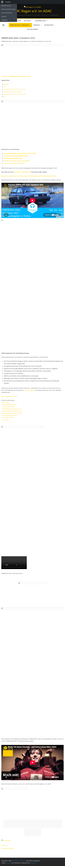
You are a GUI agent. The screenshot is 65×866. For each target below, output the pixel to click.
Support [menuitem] (4, 16)
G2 (24, 89)
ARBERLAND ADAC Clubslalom (19, 25)
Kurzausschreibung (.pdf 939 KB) (14, 163)
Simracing (36, 25)
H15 (24, 94)
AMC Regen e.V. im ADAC (32, 11)
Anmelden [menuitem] (8, 2)
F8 (12, 92)
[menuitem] (2, 2)
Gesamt (6, 84)
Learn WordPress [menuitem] (6, 13)
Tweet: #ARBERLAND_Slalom (9, 396)
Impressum (4, 845)
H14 (20, 94)
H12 (13, 94)
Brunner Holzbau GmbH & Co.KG (11, 411)
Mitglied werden (32, 29)
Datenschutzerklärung (7, 848)
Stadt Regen (5, 402)
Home (19, 21)
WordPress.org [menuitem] (6, 5)
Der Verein (27, 21)
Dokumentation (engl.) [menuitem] (8, 9)
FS (4, 97)
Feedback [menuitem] (4, 20)
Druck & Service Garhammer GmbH (12, 413)
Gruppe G (7, 89)
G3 (21, 89)
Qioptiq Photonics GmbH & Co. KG (11, 409)
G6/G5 (14, 89)
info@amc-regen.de (29, 390)
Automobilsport (40, 21)
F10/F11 (19, 92)
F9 (15, 92)
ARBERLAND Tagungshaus (9, 404)
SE (4, 87)
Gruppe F (7, 92)
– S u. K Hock (5, 419)
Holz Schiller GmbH (7, 417)
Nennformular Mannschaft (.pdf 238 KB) (16, 161)
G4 (18, 89)
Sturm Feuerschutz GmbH (9, 415)
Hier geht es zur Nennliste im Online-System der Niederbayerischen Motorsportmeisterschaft (28, 176)
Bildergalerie (48, 25)
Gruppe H (7, 94)
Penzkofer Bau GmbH (8, 406)
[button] (31, 21)
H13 (16, 94)
